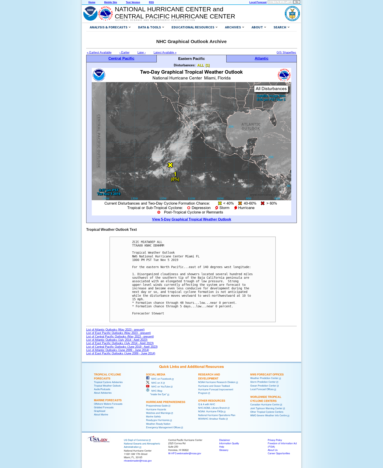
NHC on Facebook (160, 378)
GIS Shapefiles (286, 52)
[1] (207, 65)
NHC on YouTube (159, 386)
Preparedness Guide (157, 405)
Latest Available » (165, 52)
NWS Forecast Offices (267, 374)
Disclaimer (224, 440)
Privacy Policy (275, 440)
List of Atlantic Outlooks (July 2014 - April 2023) (116, 340)
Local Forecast (258, 2)
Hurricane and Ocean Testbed (214, 385)
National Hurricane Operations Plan (216, 415)
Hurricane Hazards (156, 409)
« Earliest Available (99, 52)
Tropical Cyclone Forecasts (107, 376)
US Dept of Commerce (136, 440)
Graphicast (99, 411)
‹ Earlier (124, 52)
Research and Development (209, 376)
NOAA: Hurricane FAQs (210, 411)
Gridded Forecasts (103, 407)
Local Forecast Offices (262, 389)
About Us (272, 450)
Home (91, 2)
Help (221, 446)
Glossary (223, 450)
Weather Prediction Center (264, 378)
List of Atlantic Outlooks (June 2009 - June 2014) (117, 350)
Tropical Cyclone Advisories (108, 382)
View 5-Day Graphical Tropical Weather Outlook (191, 219)
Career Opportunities (279, 453)
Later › (141, 52)
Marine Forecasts (108, 400)
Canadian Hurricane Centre (264, 404)
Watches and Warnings (158, 413)
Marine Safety (153, 416)
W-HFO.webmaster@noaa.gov (184, 453)
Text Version (133, 2)
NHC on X (155, 382)
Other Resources (211, 401)
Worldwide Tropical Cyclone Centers (265, 399)
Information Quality (229, 443)
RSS (151, 2)
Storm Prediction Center (263, 381)
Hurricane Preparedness (165, 402)
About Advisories (102, 392)
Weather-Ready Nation (158, 423)
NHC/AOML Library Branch (212, 407)
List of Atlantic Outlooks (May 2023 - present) (115, 329)
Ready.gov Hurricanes (157, 420)
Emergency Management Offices (163, 427)
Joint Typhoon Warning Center (266, 408)
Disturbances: (184, 65)
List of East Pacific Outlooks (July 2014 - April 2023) (120, 343)
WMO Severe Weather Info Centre (268, 415)
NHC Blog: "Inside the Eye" (156, 392)
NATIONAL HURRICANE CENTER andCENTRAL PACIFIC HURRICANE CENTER (175, 13)
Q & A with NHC (206, 404)
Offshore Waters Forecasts (108, 403)
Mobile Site (110, 2)
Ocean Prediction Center (263, 385)
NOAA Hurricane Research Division (216, 382)
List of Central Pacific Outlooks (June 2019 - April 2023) (122, 346)
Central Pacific (121, 58)
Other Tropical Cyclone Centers (266, 411)
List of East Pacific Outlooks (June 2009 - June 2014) (120, 353)
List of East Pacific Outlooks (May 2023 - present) (118, 333)
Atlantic (261, 58)
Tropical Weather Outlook (107, 385)
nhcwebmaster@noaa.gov (138, 460)
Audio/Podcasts (102, 389)
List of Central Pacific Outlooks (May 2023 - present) (120, 336)
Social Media (155, 374)
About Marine (101, 414)
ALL (200, 65)
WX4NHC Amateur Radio (211, 418)
